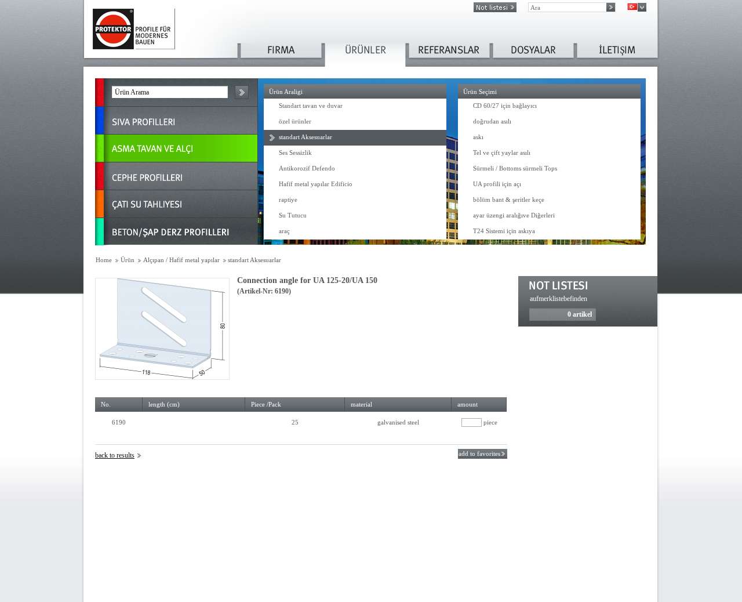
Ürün (127, 259)
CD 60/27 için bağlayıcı (505, 105)
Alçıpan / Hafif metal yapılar (181, 259)
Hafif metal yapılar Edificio (315, 183)
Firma (281, 55)
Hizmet (617, 55)
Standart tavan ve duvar (311, 105)
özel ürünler (295, 121)
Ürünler (365, 55)
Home (104, 259)
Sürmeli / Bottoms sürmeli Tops (515, 168)
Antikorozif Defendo (307, 168)
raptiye (288, 199)
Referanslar (449, 55)
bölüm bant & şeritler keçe (508, 199)
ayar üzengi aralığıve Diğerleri (514, 215)
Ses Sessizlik (295, 152)
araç (284, 230)
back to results (114, 455)
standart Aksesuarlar (305, 136)
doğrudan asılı (492, 121)
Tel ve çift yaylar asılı (501, 152)
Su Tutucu (293, 215)
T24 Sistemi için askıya (504, 230)
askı (478, 136)
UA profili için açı (497, 183)
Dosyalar (533, 55)
